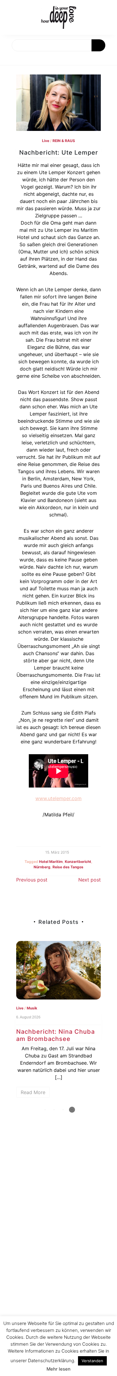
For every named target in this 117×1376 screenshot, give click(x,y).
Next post (89, 880)
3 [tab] (63, 1110)
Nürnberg (42, 867)
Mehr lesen (58, 1369)
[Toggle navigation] (11, 58)
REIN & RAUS (63, 140)
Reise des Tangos (67, 867)
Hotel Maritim (51, 861)
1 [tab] (45, 1110)
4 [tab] (72, 1110)
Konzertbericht (78, 861)
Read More (33, 1092)
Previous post (31, 880)
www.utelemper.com (58, 798)
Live (45, 140)
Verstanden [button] (92, 1360)
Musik (32, 1008)
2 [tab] (54, 1110)
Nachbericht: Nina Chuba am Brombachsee (55, 1035)
